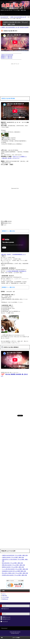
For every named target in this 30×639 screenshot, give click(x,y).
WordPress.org (5, 599)
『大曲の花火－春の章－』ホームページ (10, 158)
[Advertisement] (15, 79)
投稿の (4, 595)
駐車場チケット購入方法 (6, 57)
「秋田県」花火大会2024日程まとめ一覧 (10, 27)
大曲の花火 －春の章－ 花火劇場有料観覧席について (13, 254)
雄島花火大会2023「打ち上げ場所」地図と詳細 (13, 567)
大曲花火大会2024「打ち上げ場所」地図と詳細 (13, 557)
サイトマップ (5, 621)
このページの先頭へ (16, 637)
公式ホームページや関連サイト (20, 156)
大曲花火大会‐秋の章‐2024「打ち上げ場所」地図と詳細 (15, 555)
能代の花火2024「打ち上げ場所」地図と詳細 (12, 563)
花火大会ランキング (6, 618)
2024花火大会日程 (24, 27)
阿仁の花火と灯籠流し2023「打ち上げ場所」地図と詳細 (15, 573)
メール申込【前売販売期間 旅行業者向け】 (16, 271)
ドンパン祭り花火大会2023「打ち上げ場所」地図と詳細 (15, 569)
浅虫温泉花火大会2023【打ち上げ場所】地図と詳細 (14, 571)
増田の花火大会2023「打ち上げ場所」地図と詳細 (13, 565)
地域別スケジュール (6, 617)
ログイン (4, 593)
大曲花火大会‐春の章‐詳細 (7, 54)
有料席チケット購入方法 (6, 56)
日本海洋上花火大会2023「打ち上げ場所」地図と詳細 (14, 575)
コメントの (5, 597)
